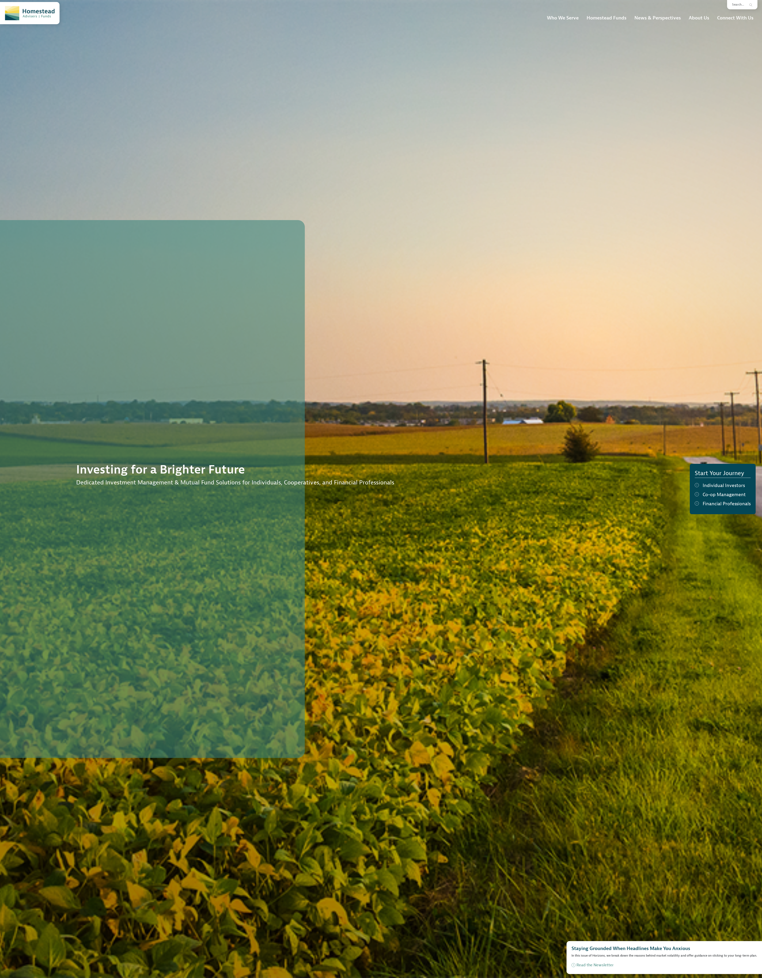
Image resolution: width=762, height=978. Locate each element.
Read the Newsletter (595, 965)
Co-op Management (724, 495)
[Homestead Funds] (30, 13)
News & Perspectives (657, 18)
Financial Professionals (727, 504)
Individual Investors (724, 485)
